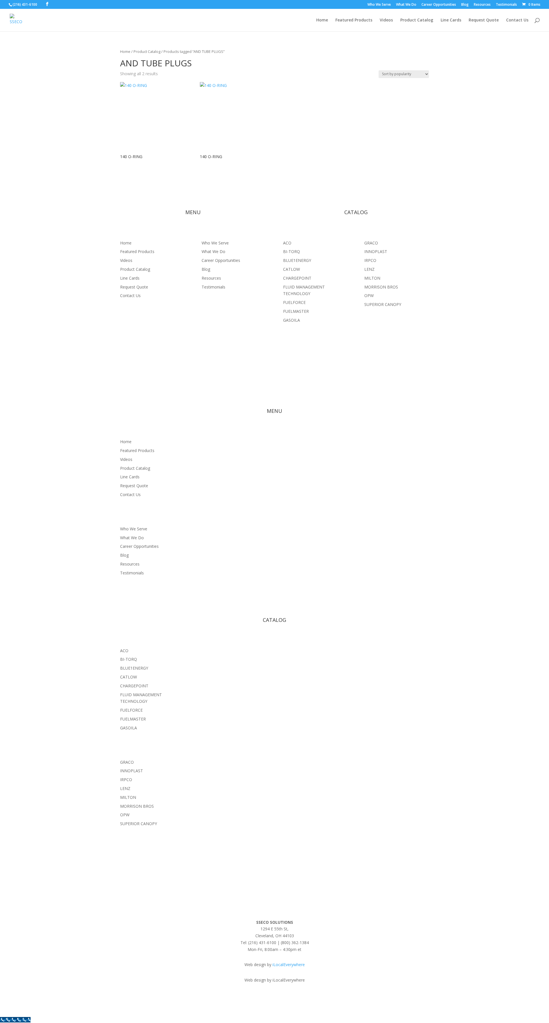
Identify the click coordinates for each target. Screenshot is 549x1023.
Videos (386, 20)
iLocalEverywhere (288, 964)
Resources (482, 5)
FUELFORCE (294, 302)
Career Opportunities (438, 5)
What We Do (406, 5)
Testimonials (506, 5)
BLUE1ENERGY (297, 260)
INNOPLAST (375, 251)
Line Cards (451, 20)
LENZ (369, 269)
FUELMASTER (296, 311)
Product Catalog (416, 20)
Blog (465, 5)
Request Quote (484, 20)
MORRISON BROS (381, 287)
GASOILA (291, 320)
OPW (369, 295)
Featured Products (353, 20)
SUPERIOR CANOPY (382, 304)
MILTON (372, 278)
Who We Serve (379, 5)
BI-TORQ (291, 251)
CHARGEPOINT (297, 278)
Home (322, 20)
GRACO (371, 243)
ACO (287, 243)
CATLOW (291, 269)
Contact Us (517, 20)
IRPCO (370, 260)
